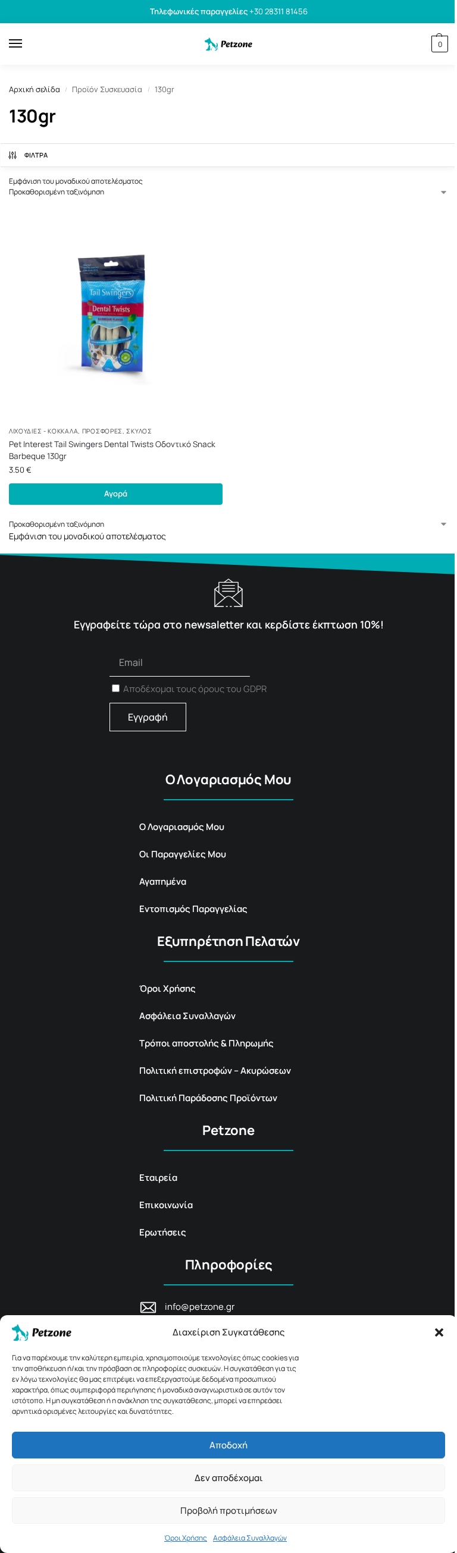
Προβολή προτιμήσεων (228, 1510)
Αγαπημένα (162, 881)
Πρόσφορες (102, 431)
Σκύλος (139, 431)
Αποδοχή (228, 1445)
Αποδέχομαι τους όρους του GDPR (195, 689)
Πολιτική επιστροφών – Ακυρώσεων (215, 1070)
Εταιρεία (158, 1177)
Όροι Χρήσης (185, 1538)
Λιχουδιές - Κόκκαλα (43, 431)
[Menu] (27, 44)
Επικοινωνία (166, 1205)
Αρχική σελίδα (34, 89)
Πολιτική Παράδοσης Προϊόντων (208, 1098)
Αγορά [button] (115, 493)
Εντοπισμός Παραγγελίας (193, 909)
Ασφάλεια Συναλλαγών (250, 1538)
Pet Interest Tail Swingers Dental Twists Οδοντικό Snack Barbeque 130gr (112, 450)
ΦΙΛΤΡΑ (36, 154)
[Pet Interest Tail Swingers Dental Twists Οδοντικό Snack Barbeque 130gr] (116, 313)
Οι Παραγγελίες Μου (182, 854)
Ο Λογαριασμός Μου (181, 826)
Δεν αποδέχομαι (229, 1478)
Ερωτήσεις (162, 1232)
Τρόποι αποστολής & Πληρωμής (206, 1043)
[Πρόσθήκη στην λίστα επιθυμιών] (202, 227)
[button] (439, 1332)
